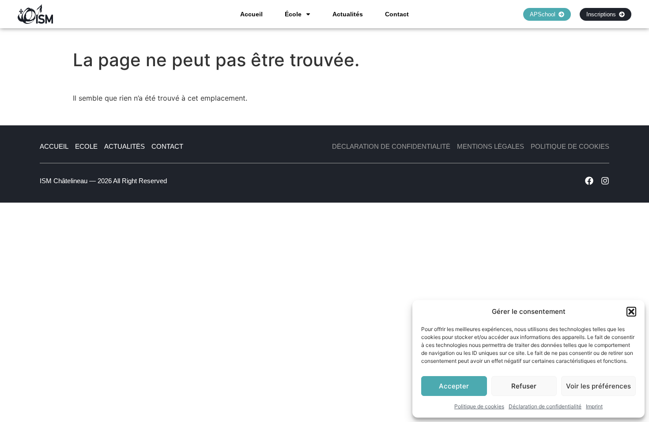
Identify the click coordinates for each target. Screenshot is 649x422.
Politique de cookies (479, 406)
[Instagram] (605, 181)
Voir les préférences (598, 386)
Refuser (523, 386)
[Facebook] (589, 181)
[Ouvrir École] (308, 14)
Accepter (454, 386)
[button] (631, 311)
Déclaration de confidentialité (545, 406)
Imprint (594, 406)
